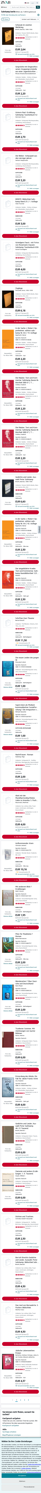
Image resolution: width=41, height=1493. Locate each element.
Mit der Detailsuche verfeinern (14, 15)
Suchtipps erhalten (9, 1432)
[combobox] (23, 7)
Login (32, 3)
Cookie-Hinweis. (26, 1468)
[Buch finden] (38, 7)
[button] (33, 56)
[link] (38, 14)
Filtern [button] (6, 19)
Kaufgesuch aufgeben (10, 1425)
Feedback (39, 529)
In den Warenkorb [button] (20, 60)
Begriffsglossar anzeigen (11, 1435)
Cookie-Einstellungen (34, 1464)
